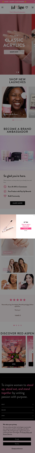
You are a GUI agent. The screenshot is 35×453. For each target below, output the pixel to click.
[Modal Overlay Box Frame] (17, 226)
